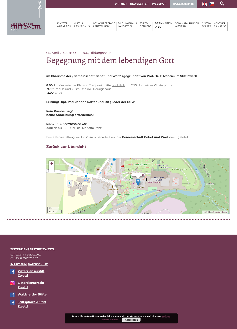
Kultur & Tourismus (82, 25)
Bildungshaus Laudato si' (127, 25)
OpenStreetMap (219, 212)
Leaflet (206, 212)
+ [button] (51, 163)
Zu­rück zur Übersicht (66, 146)
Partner (120, 3)
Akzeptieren (131, 319)
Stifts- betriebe (145, 25)
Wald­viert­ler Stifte (32, 294)
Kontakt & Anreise (220, 25)
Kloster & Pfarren (64, 25)
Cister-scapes (206, 25)
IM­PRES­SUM (18, 264)
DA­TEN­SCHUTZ (38, 264)
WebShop (159, 3)
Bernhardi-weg (163, 25)
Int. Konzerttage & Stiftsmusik (104, 25)
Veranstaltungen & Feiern (187, 25)
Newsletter (139, 3)
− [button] (51, 169)
